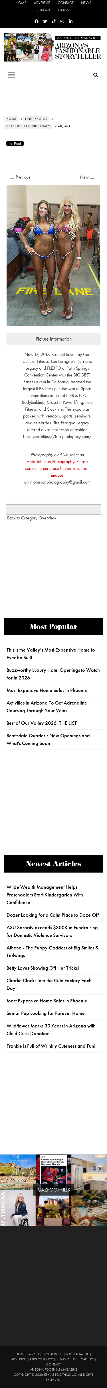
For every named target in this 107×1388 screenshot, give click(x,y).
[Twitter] (45, 21)
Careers (87, 1359)
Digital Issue (52, 1354)
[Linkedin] (70, 21)
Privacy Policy (41, 1359)
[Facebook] (37, 21)
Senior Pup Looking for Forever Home (46, 1013)
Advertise (42, 3)
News (86, 3)
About (34, 1354)
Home (21, 3)
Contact (65, 3)
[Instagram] (62, 21)
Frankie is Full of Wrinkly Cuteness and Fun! (51, 1046)
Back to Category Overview (31, 518)
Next (84, 177)
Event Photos (36, 118)
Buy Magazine (77, 1354)
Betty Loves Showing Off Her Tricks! (43, 968)
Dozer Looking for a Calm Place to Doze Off (53, 915)
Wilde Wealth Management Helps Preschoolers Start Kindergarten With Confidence (45, 895)
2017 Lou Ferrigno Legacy (28, 126)
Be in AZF (43, 10)
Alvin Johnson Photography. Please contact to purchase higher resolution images (57, 468)
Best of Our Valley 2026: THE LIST (42, 723)
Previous (23, 177)
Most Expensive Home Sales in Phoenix (47, 690)
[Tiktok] (53, 21)
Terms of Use (66, 1359)
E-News (64, 10)
